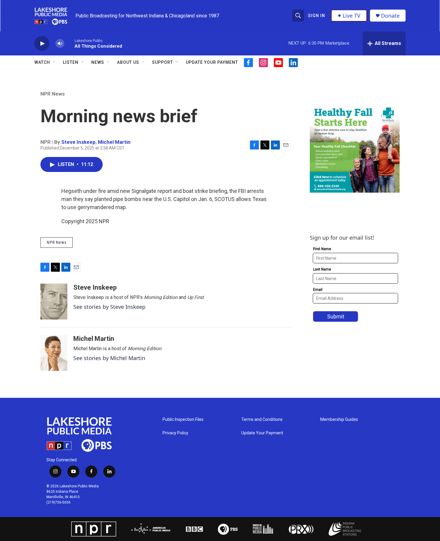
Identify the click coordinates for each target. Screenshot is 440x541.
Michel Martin (114, 142)
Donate (390, 16)
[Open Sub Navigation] (54, 62)
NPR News (52, 94)
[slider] (69, 43)
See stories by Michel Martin (109, 358)
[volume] (60, 43)
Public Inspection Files (183, 419)
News (97, 62)
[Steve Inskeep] (53, 302)
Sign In (316, 15)
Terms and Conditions (262, 419)
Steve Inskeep (78, 142)
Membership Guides (339, 419)
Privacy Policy (175, 433)
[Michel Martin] (53, 353)
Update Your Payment (212, 62)
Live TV (351, 15)
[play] (42, 43)
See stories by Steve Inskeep (109, 306)
